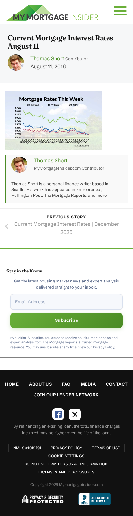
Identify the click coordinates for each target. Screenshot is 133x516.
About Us (40, 384)
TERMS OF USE (106, 447)
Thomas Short (47, 58)
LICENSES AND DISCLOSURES (66, 472)
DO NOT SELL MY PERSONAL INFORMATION (66, 464)
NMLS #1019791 (27, 447)
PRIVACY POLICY (66, 447)
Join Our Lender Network (66, 394)
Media (88, 384)
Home (12, 384)
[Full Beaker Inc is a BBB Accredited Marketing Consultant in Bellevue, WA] (94, 499)
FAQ (66, 384)
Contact (117, 384)
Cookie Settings (66, 456)
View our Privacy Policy (96, 347)
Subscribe (66, 320)
